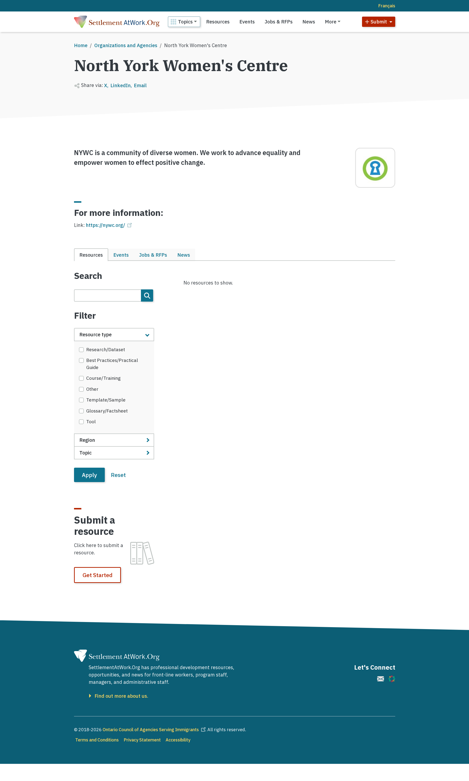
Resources (218, 21)
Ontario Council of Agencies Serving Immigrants (151, 729)
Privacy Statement (142, 740)
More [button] (330, 21)
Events (247, 21)
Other (92, 389)
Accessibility (178, 740)
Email (140, 85)
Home (80, 45)
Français (386, 6)
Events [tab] (121, 255)
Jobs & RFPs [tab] (153, 255)
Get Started (97, 575)
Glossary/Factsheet (107, 411)
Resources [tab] (91, 255)
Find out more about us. (121, 696)
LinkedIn (120, 85)
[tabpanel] (114, 376)
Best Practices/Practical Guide (112, 363)
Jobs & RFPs (279, 21)
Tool (91, 421)
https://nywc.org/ (105, 225)
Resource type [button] (95, 334)
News (308, 21)
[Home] (117, 22)
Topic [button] (85, 452)
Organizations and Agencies (125, 45)
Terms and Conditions (97, 740)
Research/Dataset (105, 349)
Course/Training (103, 378)
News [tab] (183, 255)
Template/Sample (106, 400)
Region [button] (87, 440)
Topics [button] (185, 21)
